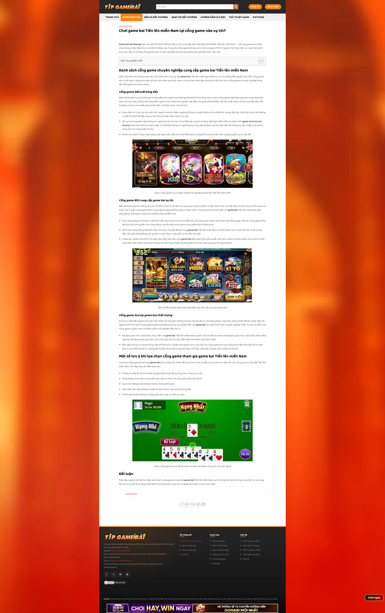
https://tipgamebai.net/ (120, 550)
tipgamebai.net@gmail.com (120, 560)
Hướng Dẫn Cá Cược (213, 17)
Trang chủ (112, 17)
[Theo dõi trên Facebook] (106, 574)
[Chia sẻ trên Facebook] (181, 504)
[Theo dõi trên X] (113, 574)
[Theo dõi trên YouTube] (120, 574)
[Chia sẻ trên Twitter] (187, 504)
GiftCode (258, 17)
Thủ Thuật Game (239, 17)
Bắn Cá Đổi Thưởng (156, 17)
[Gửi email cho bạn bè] (192, 504)
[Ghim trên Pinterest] (198, 504)
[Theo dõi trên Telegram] (127, 574)
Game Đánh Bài (131, 17)
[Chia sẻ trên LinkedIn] (203, 504)
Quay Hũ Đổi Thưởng (184, 17)
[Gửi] (235, 6)
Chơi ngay (374, 598)
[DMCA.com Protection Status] (115, 582)
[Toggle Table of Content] (259, 61)
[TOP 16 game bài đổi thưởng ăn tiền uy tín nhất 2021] (122, 6)
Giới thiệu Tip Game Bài (191, 541)
